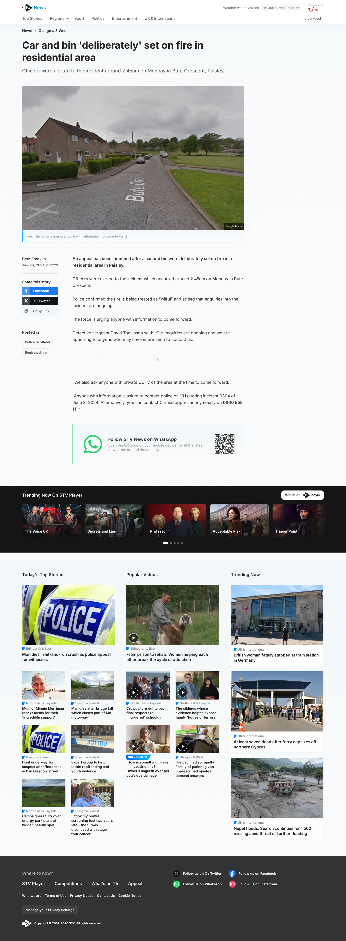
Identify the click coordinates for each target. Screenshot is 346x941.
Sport (79, 18)
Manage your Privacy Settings (50, 910)
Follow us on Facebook (257, 873)
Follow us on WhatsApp (202, 884)
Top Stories (32, 18)
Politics (98, 18)
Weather (229, 8)
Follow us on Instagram (258, 884)
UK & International (161, 18)
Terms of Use (55, 896)
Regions (57, 18)
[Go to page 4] (178, 543)
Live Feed (312, 18)
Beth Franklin (34, 259)
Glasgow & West (53, 30)
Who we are (31, 896)
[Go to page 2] (171, 543)
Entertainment (124, 18)
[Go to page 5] (182, 543)
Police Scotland (37, 342)
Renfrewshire (36, 352)
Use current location (283, 8)
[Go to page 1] (165, 543)
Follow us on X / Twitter (202, 873)
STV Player (33, 883)
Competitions (68, 883)
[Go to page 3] (175, 543)
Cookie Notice (129, 896)
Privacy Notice (81, 896)
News (27, 30)
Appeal (135, 883)
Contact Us (106, 896)
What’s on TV (105, 883)
